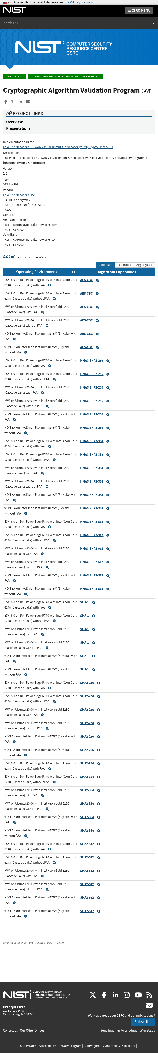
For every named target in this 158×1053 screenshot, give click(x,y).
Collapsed (105, 265)
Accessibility (47, 1046)
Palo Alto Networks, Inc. (19, 195)
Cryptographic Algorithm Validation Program (66, 76)
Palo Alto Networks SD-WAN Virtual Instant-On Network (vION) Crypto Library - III (58, 147)
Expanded (124, 265)
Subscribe (142, 1021)
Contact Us (10, 1030)
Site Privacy (28, 1046)
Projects (14, 76)
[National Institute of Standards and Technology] (36, 994)
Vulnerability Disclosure (119, 1046)
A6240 (9, 257)
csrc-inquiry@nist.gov (140, 1030)
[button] (49, 285)
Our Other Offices (32, 1030)
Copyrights (92, 1046)
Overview (14, 122)
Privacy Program (70, 1046)
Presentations (18, 128)
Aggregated (144, 265)
